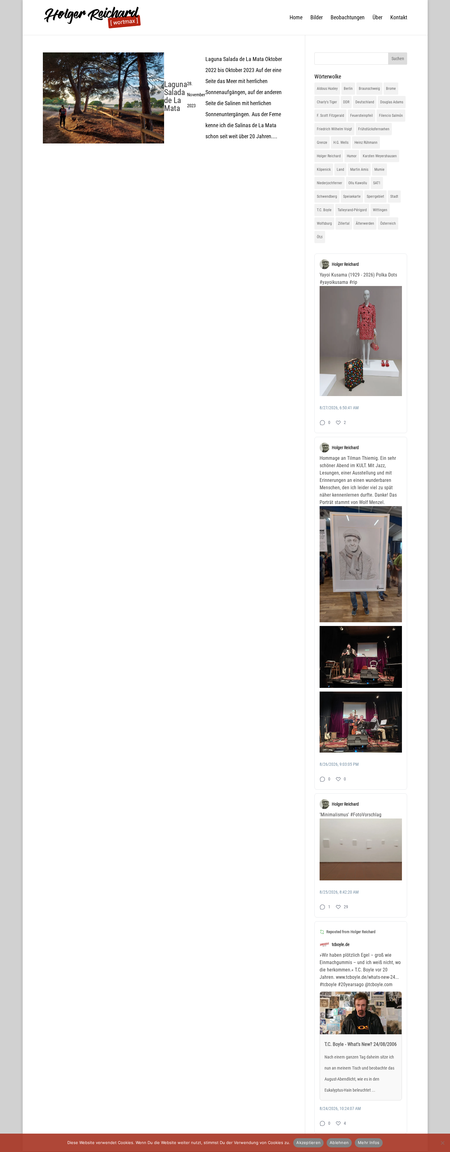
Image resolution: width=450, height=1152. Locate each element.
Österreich (388, 223)
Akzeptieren (308, 1142)
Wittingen (380, 210)
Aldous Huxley (327, 88)
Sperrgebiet (375, 196)
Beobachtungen (348, 18)
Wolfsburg (324, 223)
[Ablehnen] (442, 1143)
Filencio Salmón (391, 115)
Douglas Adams (391, 102)
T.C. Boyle (324, 210)
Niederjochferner (329, 183)
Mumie (379, 169)
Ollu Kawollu (357, 183)
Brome (391, 88)
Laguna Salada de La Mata (175, 96)
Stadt (394, 196)
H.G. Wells (340, 142)
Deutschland (364, 102)
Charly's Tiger (327, 102)
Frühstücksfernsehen (373, 129)
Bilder (316, 18)
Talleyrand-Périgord (352, 210)
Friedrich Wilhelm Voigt (334, 129)
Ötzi (320, 237)
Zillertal (344, 223)
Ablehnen (339, 1142)
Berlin (348, 88)
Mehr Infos (369, 1142)
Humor (352, 156)
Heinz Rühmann (365, 142)
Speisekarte (352, 196)
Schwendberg (327, 196)
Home (296, 18)
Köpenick (324, 169)
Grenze (322, 142)
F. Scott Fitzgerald (330, 115)
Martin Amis (359, 169)
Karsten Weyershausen (380, 156)
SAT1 (377, 183)
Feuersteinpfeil (361, 115)
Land (340, 169)
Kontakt (398, 18)
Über (377, 18)
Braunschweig (369, 88)
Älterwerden (365, 223)
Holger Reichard (329, 156)
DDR (346, 102)
